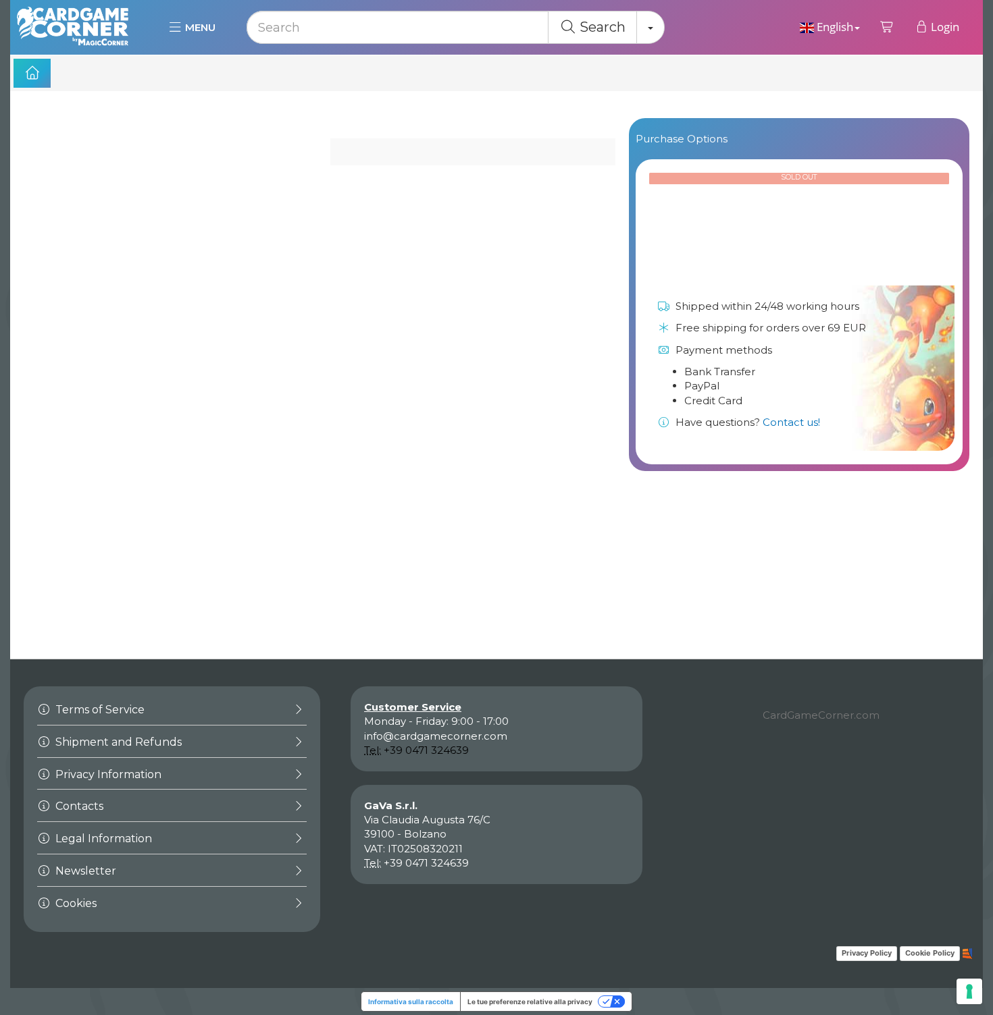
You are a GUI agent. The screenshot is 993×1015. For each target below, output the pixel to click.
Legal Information (102, 838)
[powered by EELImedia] (968, 953)
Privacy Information (107, 774)
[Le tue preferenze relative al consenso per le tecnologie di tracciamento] (969, 991)
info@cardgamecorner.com (435, 736)
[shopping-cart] (887, 26)
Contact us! (791, 422)
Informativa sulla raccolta (410, 1001)
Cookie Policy (929, 953)
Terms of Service (99, 709)
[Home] (32, 73)
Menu (198, 27)
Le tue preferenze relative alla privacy (529, 1001)
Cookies (75, 903)
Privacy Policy (867, 953)
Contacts (78, 806)
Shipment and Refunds (117, 742)
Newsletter (84, 871)
